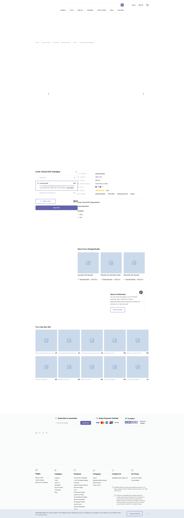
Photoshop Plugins (79, 492)
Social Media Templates (80, 497)
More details (70, 187)
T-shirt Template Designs (81, 480)
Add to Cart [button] (47, 201)
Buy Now (56, 208)
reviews (142, 423)
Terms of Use (96, 485)
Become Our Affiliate (41, 482)
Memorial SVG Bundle (131, 275)
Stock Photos (78, 504)
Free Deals (120, 10)
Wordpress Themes (79, 502)
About (95, 478)
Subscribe (85, 423)
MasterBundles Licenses (100, 480)
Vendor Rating (39, 480)
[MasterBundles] (41, 5)
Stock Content (101, 10)
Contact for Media (136, 478)
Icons (75, 490)
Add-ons (80, 10)
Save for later (117, 310)
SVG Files (111, 194)
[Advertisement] (92, 26)
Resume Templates (79, 499)
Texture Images (78, 487)
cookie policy (42, 515)
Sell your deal (39, 477)
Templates (90, 10)
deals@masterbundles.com (120, 478)
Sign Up (141, 5)
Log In (133, 5)
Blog (111, 10)
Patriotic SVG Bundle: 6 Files (110, 275)
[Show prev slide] (48, 94)
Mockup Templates (79, 506)
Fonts (71, 10)
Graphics (63, 10)
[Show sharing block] (76, 172)
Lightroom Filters (79, 494)
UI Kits (76, 509)
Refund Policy (97, 482)
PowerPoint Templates (80, 478)
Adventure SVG (122, 194)
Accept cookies (134, 513)
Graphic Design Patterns (81, 485)
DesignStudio (100, 173)
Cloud (132, 194)
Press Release (135, 480)
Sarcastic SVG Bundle (85, 275)
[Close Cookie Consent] (148, 513)
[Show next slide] (143, 94)
